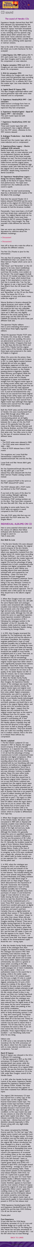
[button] (28, 4)
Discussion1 (6, 237)
